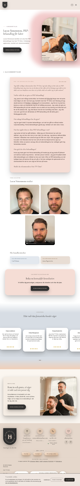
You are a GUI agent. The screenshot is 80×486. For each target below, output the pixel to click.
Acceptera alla (69, 479)
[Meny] (76, 4)
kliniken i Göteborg (32, 103)
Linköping (45, 461)
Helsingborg (59, 461)
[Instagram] (70, 442)
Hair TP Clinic (6, 470)
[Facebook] (66, 442)
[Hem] (4, 5)
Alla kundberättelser (12, 72)
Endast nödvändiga (57, 479)
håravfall (49, 98)
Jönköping (32, 461)
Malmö (37, 461)
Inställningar (47, 479)
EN (72, 4)
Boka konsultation (12, 50)
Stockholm (50, 461)
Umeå (41, 461)
